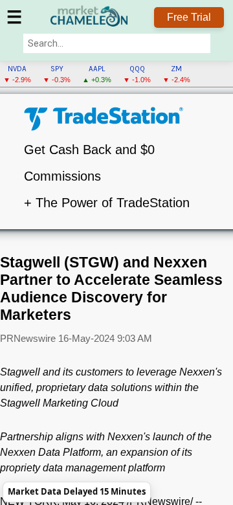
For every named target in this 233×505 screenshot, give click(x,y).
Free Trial (189, 17)
